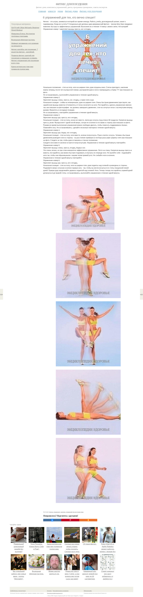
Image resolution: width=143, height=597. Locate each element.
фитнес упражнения (54, 512)
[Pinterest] (70, 520)
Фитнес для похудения (71, 4)
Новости (52, 11)
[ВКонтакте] (52, 520)
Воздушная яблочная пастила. (23, 40)
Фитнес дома (71, 11)
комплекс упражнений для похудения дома (72, 512)
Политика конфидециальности (54, 593)
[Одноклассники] (88, 520)
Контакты (49, 590)
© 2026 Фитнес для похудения (18, 590)
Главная (42, 11)
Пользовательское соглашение (60, 590)
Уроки (60, 11)
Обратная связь (88, 590)
